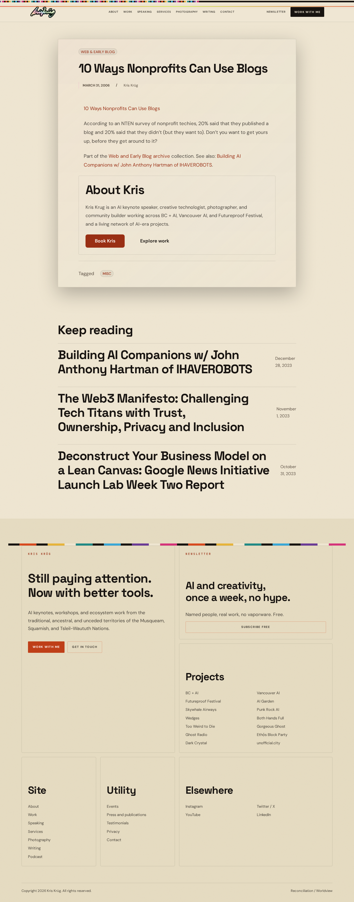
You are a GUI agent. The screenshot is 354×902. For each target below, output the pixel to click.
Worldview (324, 891)
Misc (107, 273)
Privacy (113, 831)
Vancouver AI (284, 693)
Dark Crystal (212, 743)
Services (164, 11)
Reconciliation (302, 891)
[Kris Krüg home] (43, 12)
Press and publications (126, 814)
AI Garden (281, 701)
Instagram (210, 806)
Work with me (307, 12)
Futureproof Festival (219, 701)
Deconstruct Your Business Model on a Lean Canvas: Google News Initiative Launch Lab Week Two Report (164, 470)
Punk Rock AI (284, 709)
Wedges (208, 718)
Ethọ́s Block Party (288, 734)
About (113, 11)
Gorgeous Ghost (287, 726)
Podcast (35, 856)
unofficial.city (284, 743)
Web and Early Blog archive (139, 156)
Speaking (144, 11)
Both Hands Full (286, 718)
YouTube (209, 814)
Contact (227, 11)
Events (112, 806)
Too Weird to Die (216, 726)
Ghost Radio (212, 734)
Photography (187, 11)
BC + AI (208, 693)
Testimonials (118, 823)
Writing (209, 11)
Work (127, 11)
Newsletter (276, 13)
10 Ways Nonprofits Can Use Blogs (122, 108)
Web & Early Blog (98, 51)
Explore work (154, 241)
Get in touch (84, 647)
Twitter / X (282, 806)
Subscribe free (263, 627)
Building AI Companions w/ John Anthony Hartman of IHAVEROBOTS (155, 362)
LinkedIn (279, 814)
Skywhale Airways (217, 709)
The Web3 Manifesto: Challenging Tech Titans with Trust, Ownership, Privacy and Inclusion (153, 412)
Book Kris (105, 241)
